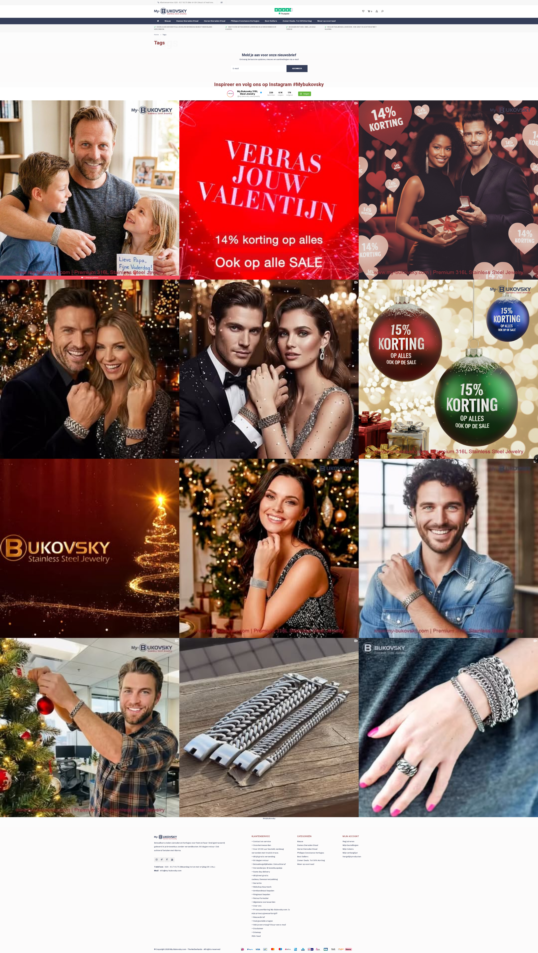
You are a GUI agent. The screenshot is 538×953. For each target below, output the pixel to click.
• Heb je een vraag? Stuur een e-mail (269, 925)
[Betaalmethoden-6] (288, 949)
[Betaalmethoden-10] (318, 949)
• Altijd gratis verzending (263, 856)
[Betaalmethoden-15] (250, 949)
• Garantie (257, 883)
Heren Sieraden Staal (214, 21)
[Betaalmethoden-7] (295, 949)
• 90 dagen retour (260, 860)
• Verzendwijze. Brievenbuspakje (267, 868)
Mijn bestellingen (350, 845)
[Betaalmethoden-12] (333, 949)
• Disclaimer (257, 928)
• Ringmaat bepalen (261, 894)
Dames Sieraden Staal (187, 21)
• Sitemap (256, 932)
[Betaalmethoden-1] (242, 949)
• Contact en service (261, 841)
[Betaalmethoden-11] (326, 949)
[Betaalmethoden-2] (257, 949)
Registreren (348, 841)
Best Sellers (271, 21)
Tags (164, 35)
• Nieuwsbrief (258, 917)
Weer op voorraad (326, 21)
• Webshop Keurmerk (261, 887)
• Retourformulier (260, 898)
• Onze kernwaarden (261, 845)
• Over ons (256, 906)
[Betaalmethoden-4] (273, 949)
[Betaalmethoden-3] (265, 949)
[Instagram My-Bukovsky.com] (156, 859)
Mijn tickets (348, 849)
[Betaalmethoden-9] (310, 949)
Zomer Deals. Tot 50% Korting (297, 21)
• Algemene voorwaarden (263, 902)
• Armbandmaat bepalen (263, 890)
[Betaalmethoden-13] (341, 949)
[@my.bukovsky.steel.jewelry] (230, 94)
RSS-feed (256, 936)
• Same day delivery (261, 872)
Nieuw (168, 21)
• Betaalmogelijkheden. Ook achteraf (269, 864)
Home (156, 35)
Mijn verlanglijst (350, 853)
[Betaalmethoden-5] (280, 949)
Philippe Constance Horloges (245, 21)
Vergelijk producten (352, 856)
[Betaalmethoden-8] (303, 949)
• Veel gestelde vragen (262, 921)
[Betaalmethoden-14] (348, 949)
